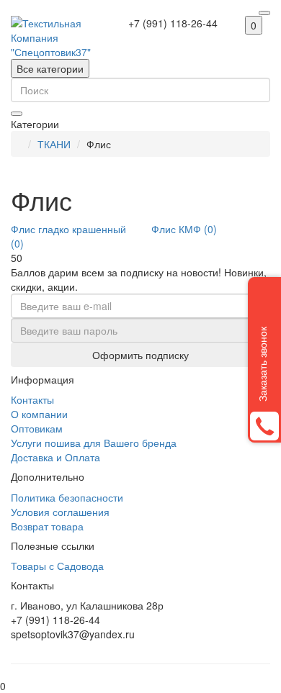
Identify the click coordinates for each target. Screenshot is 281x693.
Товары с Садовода (57, 565)
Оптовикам (37, 428)
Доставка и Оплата (55, 457)
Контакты (32, 399)
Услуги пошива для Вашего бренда (94, 442)
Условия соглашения (60, 511)
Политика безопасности (67, 497)
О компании (39, 414)
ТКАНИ (54, 144)
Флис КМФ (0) (184, 229)
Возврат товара (47, 526)
